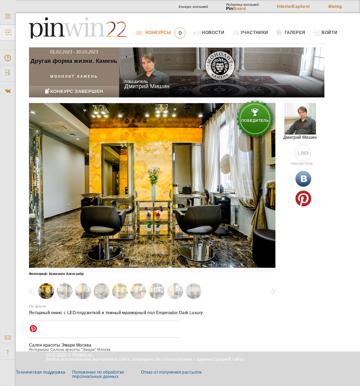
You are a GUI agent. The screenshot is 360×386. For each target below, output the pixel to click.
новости (213, 32)
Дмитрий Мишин (146, 86)
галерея (295, 32)
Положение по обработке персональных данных (98, 374)
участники (254, 32)
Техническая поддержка (40, 372)
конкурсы (164, 33)
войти (329, 32)
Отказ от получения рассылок (171, 372)
